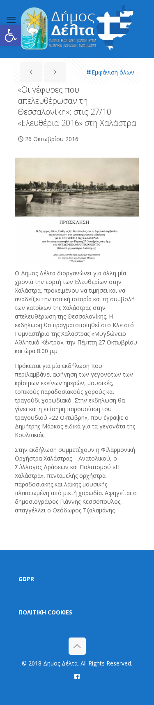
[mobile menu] (11, 19)
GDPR (26, 579)
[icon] (77, 676)
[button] (10, 35)
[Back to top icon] (77, 646)
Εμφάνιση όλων (113, 72)
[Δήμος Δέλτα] (77, 29)
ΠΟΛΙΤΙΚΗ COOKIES (45, 612)
